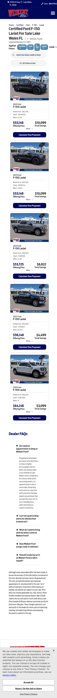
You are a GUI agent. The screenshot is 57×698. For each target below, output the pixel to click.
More (28, 129)
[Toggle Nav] (53, 13)
